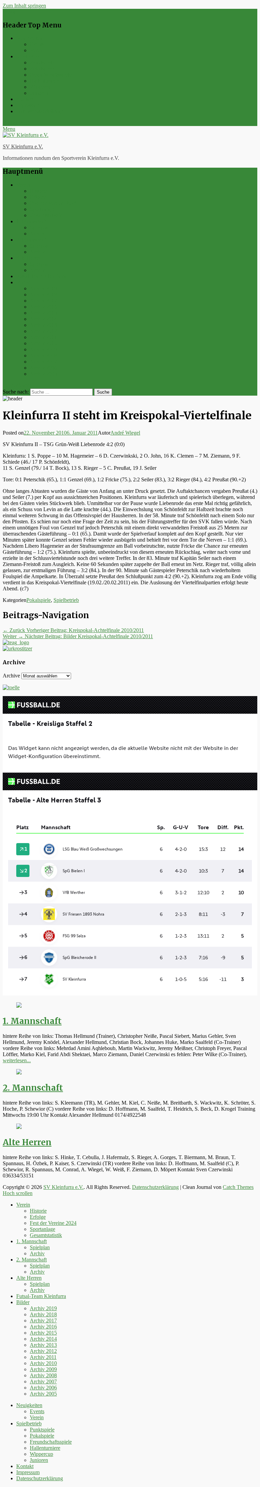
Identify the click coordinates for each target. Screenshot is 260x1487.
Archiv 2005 (43, 374)
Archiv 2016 (43, 307)
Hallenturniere (45, 81)
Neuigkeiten (29, 38)
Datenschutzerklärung (39, 111)
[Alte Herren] (19, 1127)
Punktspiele (42, 62)
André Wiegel (125, 433)
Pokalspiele (42, 68)
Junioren (39, 93)
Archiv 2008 (43, 355)
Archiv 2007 (43, 361)
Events (37, 44)
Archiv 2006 (43, 368)
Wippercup (41, 87)
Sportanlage (42, 209)
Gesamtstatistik (46, 215)
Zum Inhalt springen (24, 5)
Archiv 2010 (43, 343)
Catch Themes (238, 1187)
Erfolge (38, 197)
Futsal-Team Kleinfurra (41, 276)
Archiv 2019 (43, 288)
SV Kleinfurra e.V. (23, 146)
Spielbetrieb (29, 56)
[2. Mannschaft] (19, 1072)
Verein (37, 50)
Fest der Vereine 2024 (53, 203)
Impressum (28, 105)
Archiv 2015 (43, 313)
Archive (11, 675)
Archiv (37, 233)
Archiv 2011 (43, 337)
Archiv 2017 (43, 300)
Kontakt (25, 99)
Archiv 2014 (43, 319)
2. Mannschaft (31, 240)
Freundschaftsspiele (51, 75)
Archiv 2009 (43, 349)
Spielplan (40, 227)
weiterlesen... (17, 1060)
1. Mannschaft (31, 221)
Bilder (22, 282)
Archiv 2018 (43, 294)
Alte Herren (29, 258)
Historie (38, 191)
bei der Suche (17, 385)
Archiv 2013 (43, 325)
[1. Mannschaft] (19, 1006)
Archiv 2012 (43, 331)
